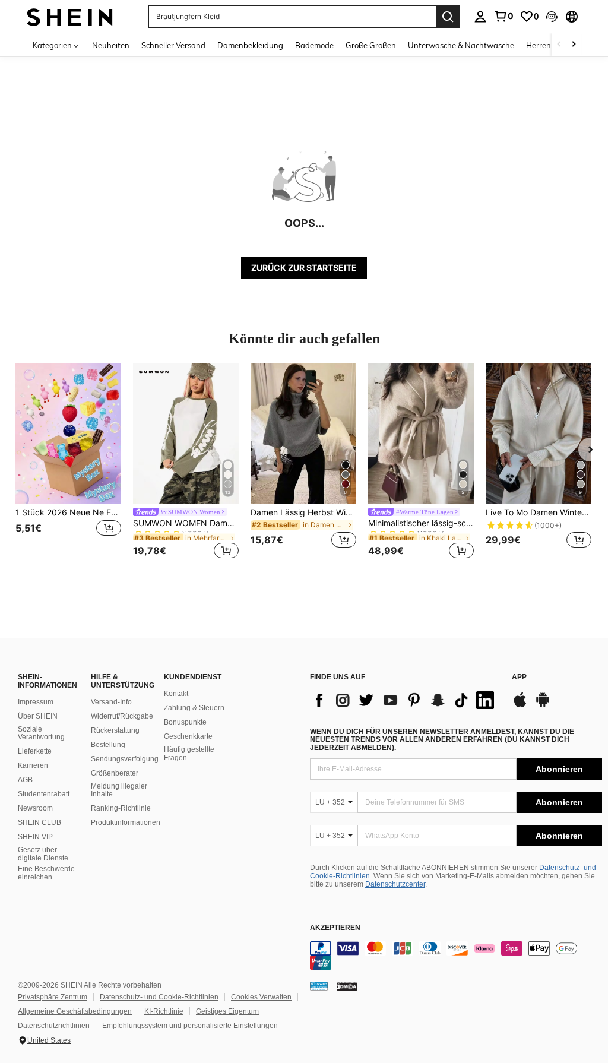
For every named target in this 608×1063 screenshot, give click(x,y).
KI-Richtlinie (163, 1011)
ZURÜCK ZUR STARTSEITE (304, 267)
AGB (25, 780)
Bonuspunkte (185, 722)
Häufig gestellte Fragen (189, 753)
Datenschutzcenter (395, 884)
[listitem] (68, 462)
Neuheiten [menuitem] (110, 45)
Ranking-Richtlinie (121, 808)
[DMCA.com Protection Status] (347, 986)
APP (519, 677)
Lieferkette (35, 751)
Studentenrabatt (43, 794)
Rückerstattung (115, 730)
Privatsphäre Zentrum (52, 997)
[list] (405, 700)
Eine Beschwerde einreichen (46, 873)
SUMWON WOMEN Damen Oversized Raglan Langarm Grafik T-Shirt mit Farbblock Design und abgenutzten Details (186, 523)
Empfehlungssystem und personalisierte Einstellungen (190, 1025)
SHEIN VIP (35, 837)
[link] (503, 16)
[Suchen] (448, 16)
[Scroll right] (573, 44)
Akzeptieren (335, 928)
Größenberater (114, 773)
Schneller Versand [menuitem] (173, 45)
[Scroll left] (559, 44)
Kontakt (176, 693)
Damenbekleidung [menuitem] (250, 45)
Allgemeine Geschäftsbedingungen (75, 1011)
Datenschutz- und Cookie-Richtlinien (159, 997)
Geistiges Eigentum (227, 1011)
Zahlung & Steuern (194, 708)
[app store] (520, 705)
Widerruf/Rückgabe (122, 716)
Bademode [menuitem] (314, 45)
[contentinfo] (456, 955)
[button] (551, 17)
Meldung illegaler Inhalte (119, 790)
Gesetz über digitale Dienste (43, 854)
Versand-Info (111, 702)
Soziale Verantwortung (41, 733)
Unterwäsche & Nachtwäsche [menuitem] (461, 45)
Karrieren (33, 765)
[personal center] (480, 17)
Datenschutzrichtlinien (54, 1025)
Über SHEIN (38, 716)
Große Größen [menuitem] (371, 45)
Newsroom (35, 808)
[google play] (542, 705)
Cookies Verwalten (261, 997)
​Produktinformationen (125, 822)
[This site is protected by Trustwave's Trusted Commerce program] (319, 986)
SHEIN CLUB (39, 822)
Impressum (35, 702)
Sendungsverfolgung (125, 759)
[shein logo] (70, 16)
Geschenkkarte (188, 736)
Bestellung (108, 745)
